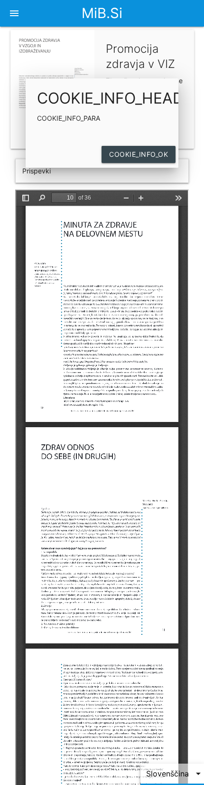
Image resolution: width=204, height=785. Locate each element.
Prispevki (36, 171)
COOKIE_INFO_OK (138, 154)
